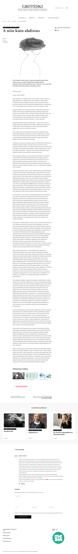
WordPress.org (7, 541)
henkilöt (18, 386)
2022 (4, 27)
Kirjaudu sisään (6, 532)
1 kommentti (7, 42)
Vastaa (23, 484)
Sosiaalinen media (53, 17)
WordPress (35, 551)
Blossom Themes (25, 551)
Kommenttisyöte (7, 538)
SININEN (17, 27)
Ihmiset (13, 27)
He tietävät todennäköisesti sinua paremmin (63, 433)
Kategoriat (21, 17)
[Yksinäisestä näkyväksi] (45, 375)
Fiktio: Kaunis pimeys (30, 379)
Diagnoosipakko (16, 379)
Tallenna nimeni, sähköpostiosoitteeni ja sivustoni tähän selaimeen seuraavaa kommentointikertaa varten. (38, 513)
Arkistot (31, 17)
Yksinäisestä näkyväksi (43, 379)
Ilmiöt (40, 430)
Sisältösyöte (6, 535)
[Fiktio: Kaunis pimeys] (32, 375)
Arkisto (30, 430)
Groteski (41, 17)
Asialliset (8, 27)
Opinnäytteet (33, 432)
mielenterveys (24, 386)
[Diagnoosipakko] (19, 375)
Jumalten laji (8, 431)
